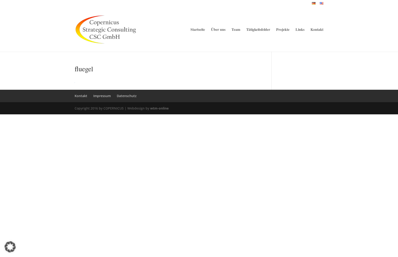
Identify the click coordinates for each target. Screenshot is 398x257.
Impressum (102, 96)
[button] (10, 247)
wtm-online (159, 108)
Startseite (197, 30)
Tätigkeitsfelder (258, 30)
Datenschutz (127, 96)
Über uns (218, 30)
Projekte (283, 30)
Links (300, 30)
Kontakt (316, 30)
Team (235, 30)
